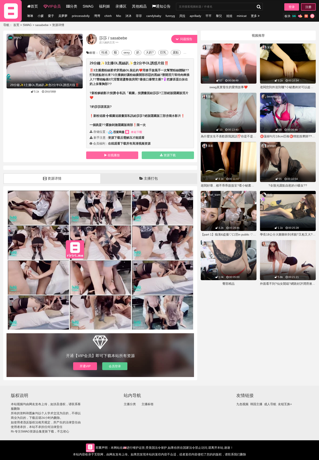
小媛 (41, 16)
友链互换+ (285, 404)
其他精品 (139, 6)
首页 (34, 6)
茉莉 (210, 47)
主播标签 (147, 404)
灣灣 (97, 16)
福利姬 (104, 6)
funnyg (170, 16)
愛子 (51, 16)
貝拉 (182, 16)
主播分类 (130, 404)
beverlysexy (274, 96)
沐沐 (128, 16)
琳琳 (30, 16)
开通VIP (85, 366)
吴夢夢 (62, 16)
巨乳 (163, 52)
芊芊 (209, 16)
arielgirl (271, 145)
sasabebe (42, 25)
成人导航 (270, 404)
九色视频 (242, 404)
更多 (254, 16)
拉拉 (269, 194)
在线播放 (114, 155)
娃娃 (229, 16)
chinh (108, 16)
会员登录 (115, 366)
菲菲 (139, 16)
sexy (126, 52)
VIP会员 (54, 6)
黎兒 (219, 16)
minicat (242, 16)
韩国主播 (256, 404)
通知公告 (163, 6)
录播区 (121, 6)
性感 (104, 52)
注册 (308, 7)
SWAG (88, 6)
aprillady (195, 16)
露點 (176, 52)
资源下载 (170, 155)
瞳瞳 (210, 243)
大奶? (150, 52)
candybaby (153, 16)
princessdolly (81, 16)
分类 (73, 6)
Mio (118, 16)
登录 (292, 7)
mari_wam (214, 194)
